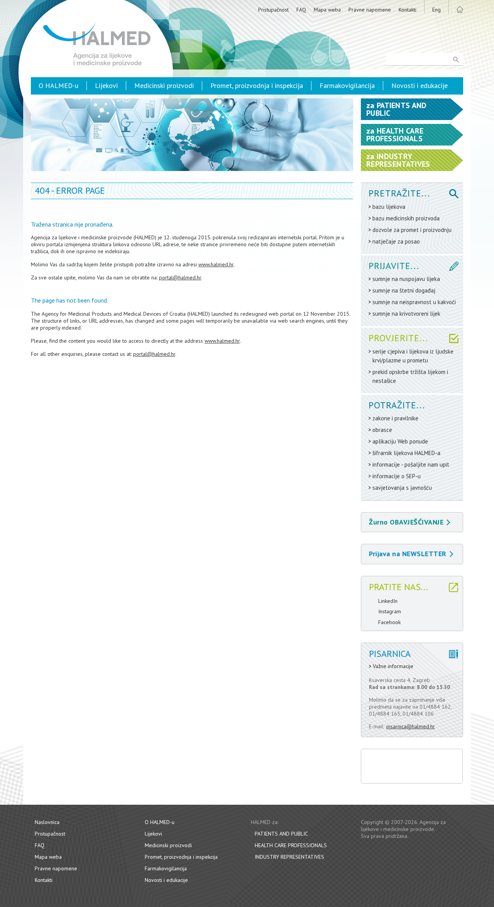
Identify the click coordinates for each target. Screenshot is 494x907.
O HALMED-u (58, 85)
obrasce (382, 429)
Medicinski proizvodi (164, 85)
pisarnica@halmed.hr (410, 726)
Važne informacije (393, 666)
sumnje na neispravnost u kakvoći (414, 302)
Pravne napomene (370, 9)
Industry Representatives (289, 856)
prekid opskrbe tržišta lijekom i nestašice (410, 376)
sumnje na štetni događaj (403, 290)
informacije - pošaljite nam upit (410, 464)
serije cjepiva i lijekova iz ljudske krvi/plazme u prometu (412, 356)
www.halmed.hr (215, 264)
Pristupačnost (273, 9)
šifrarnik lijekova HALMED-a (406, 453)
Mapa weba (327, 9)
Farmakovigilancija (347, 85)
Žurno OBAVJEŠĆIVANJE (406, 522)
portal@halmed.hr (180, 277)
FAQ (301, 9)
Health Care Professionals (291, 845)
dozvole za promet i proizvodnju (412, 230)
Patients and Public (281, 833)
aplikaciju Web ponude (400, 441)
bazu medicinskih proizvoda (406, 218)
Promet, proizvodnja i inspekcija (256, 85)
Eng (436, 9)
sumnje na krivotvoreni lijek (406, 313)
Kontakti (407, 9)
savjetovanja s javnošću (402, 487)
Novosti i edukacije (419, 85)
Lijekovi (106, 85)
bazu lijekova (388, 206)
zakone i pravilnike (395, 418)
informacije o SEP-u (396, 476)
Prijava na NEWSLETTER (408, 553)
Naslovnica (47, 822)
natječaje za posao (396, 241)
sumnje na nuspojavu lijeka (406, 279)
